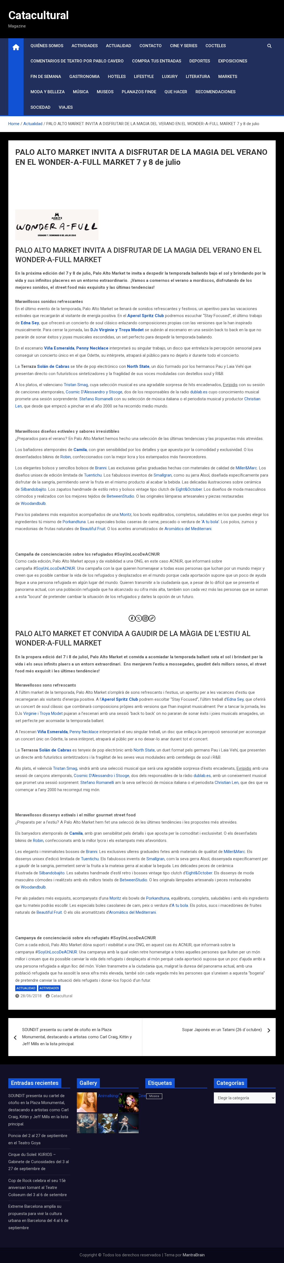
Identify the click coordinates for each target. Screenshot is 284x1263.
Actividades (85, 45)
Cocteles (216, 45)
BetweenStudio (120, 496)
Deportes (199, 61)
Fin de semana (46, 76)
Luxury (170, 76)
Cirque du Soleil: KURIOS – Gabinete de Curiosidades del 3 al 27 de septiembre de (38, 1161)
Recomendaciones (215, 91)
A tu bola (180, 905)
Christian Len (227, 782)
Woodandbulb (33, 503)
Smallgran (163, 475)
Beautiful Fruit (92, 528)
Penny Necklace (92, 348)
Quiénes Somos (47, 45)
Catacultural (38, 15)
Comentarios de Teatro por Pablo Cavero (77, 61)
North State (138, 366)
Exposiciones (232, 61)
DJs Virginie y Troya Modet (117, 329)
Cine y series (183, 45)
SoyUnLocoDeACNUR (55, 568)
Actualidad (118, 45)
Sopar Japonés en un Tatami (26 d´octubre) (222, 1029)
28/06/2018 (31, 996)
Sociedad (40, 107)
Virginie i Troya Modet (43, 713)
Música (80, 91)
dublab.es (198, 391)
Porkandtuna (74, 521)
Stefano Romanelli (96, 398)
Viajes (66, 107)
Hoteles (117, 76)
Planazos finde (139, 91)
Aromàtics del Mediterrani (187, 528)
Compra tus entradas (156, 61)
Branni (100, 467)
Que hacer (175, 91)
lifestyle (144, 76)
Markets (227, 76)
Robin (65, 456)
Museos (105, 91)
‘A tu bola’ (210, 521)
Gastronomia (84, 76)
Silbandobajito (33, 489)
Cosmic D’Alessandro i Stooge (101, 775)
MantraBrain (194, 1254)
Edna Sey (30, 322)
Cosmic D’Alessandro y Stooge (94, 391)
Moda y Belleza (48, 91)
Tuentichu (93, 475)
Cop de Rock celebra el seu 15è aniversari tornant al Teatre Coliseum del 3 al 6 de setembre (37, 1187)
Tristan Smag (76, 384)
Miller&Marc (246, 467)
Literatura (198, 76)
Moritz (125, 514)
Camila (80, 449)
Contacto (151, 45)
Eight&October (189, 489)
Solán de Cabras (53, 366)
